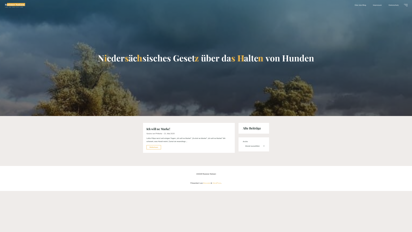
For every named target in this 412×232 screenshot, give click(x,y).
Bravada (206, 183)
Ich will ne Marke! (158, 129)
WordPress (216, 183)
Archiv (245, 141)
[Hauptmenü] (406, 5)
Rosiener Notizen (14, 4)
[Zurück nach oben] (403, 223)
